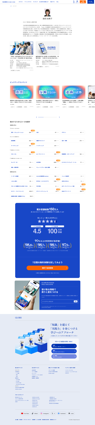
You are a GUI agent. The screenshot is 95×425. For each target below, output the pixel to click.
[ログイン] (77, 1)
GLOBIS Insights (51, 373)
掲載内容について (53, 419)
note (72, 413)
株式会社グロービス (18, 397)
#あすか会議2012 (40, 66)
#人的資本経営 (19, 106)
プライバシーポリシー (27, 419)
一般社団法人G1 (52, 397)
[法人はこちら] (90, 2)
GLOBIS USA (34, 406)
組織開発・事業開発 (35, 378)
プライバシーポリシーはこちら (46, 307)
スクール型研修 (34, 371)
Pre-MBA (17, 381)
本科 (59, 346)
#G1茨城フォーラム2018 (15, 70)
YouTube (26, 413)
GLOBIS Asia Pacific (35, 397)
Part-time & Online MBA (20, 384)
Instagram (46, 413)
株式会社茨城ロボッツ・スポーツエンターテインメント (55, 401)
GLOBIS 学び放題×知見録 (19, 387)
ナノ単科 (57, 356)
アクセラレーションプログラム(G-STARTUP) (71, 372)
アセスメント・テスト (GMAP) (37, 374)
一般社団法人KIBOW (52, 398)
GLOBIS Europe (35, 402)
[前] (36, 117)
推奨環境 (33, 419)
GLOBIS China (34, 400)
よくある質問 (38, 419)
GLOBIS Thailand (35, 405)
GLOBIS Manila (35, 403)
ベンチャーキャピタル (69, 370)
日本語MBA (17, 371)
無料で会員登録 (47, 268)
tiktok (36, 413)
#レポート (47, 66)
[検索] (74, 1)
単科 (58, 351)
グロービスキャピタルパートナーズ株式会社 (21, 401)
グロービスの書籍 (52, 370)
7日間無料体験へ (83, 2)
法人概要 (16, 419)
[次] (58, 117)
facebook (63, 413)
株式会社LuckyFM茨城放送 (53, 403)
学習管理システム (35, 376)
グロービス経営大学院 (19, 398)
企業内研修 (34, 370)
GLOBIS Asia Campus (36, 398)
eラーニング (34, 373)
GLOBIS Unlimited (18, 389)
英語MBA (16, 378)
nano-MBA (18, 379)
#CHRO (25, 106)
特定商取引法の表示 (45, 419)
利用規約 (20, 419)
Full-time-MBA (18, 382)
